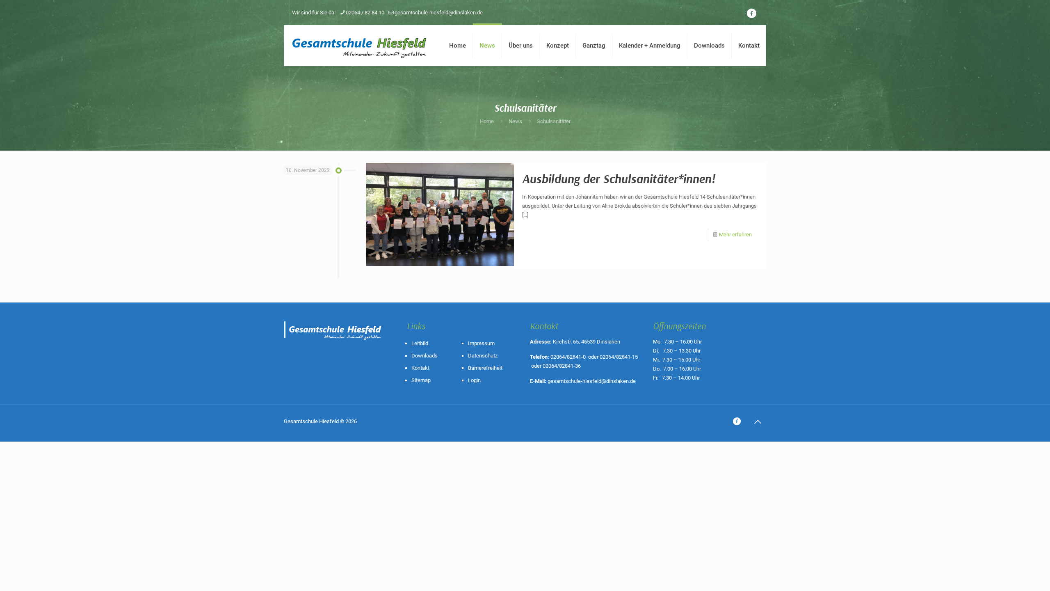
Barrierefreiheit (485, 368)
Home (487, 121)
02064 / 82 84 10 (365, 12)
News (515, 121)
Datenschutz (483, 356)
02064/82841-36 (562, 366)
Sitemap (421, 380)
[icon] (751, 13)
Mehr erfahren (735, 234)
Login (474, 380)
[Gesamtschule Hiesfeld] (360, 45)
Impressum (481, 343)
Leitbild (419, 343)
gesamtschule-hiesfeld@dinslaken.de (439, 12)
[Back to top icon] (757, 422)
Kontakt (420, 368)
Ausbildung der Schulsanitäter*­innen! (618, 178)
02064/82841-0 (568, 357)
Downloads (424, 356)
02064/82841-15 (619, 357)
